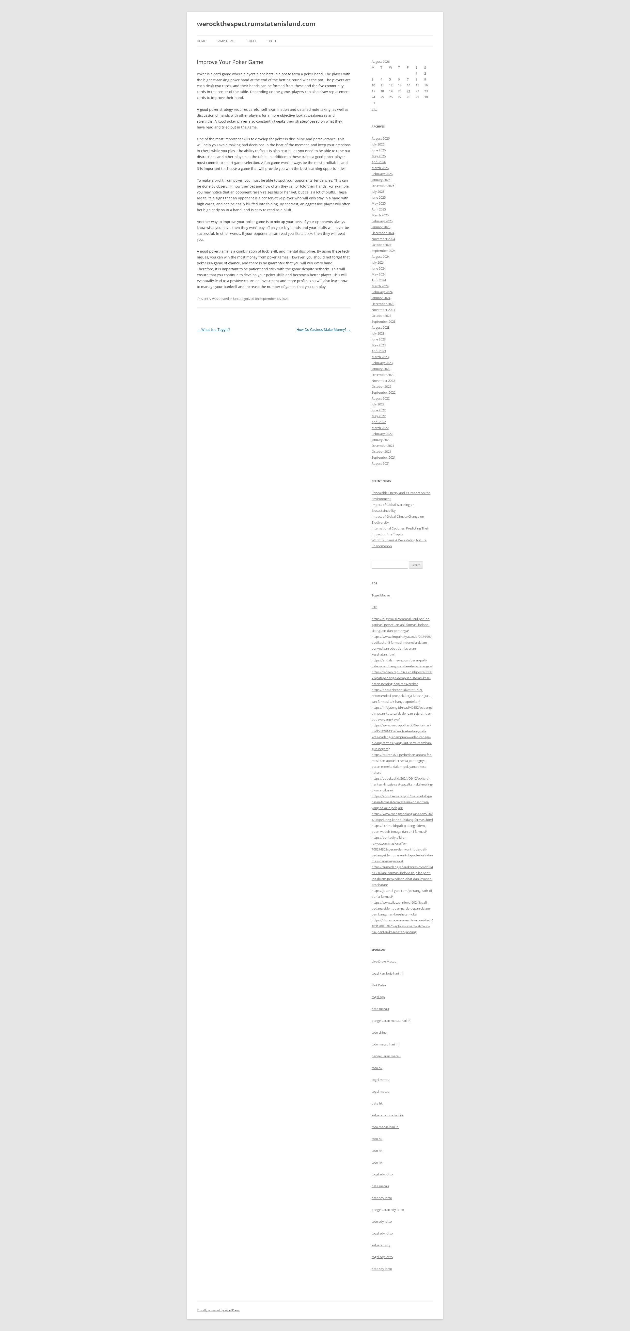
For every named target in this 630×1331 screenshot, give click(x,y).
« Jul (374, 109)
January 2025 (381, 227)
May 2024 (379, 274)
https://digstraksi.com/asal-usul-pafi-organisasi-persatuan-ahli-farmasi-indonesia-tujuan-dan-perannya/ (401, 625)
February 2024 (382, 292)
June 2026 (379, 150)
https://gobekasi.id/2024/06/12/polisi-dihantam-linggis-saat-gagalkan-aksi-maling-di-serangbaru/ (402, 784)
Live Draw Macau (384, 961)
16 (426, 85)
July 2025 (378, 191)
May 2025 (379, 203)
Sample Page (226, 41)
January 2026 (381, 179)
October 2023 (381, 315)
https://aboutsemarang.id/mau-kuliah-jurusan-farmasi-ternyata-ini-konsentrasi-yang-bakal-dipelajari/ (402, 802)
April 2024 (379, 280)
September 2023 (383, 321)
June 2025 (379, 197)
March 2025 (380, 215)
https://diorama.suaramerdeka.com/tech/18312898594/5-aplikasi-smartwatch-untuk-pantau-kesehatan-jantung (402, 926)
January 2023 (381, 369)
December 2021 (383, 445)
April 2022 (379, 422)
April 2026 (379, 162)
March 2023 (380, 357)
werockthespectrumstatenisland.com (256, 23)
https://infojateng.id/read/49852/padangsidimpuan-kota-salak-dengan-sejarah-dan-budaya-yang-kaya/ (402, 713)
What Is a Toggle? (213, 329)
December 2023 (383, 304)
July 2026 (378, 144)
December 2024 (383, 233)
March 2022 (380, 428)
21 (408, 91)
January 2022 (381, 439)
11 (382, 85)
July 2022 (378, 404)
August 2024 (381, 256)
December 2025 (383, 185)
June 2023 (379, 339)
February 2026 (382, 174)
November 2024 (383, 239)
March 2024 (380, 286)
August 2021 (381, 463)
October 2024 (381, 244)
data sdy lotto (382, 1269)
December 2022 (383, 374)
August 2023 (381, 327)
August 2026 (381, 138)
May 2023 (379, 345)
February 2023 (382, 363)
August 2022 (381, 398)
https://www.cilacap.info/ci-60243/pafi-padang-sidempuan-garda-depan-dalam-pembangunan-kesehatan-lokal (401, 908)
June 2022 (379, 410)
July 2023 (378, 333)
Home (201, 41)
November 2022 (383, 380)
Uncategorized (243, 298)
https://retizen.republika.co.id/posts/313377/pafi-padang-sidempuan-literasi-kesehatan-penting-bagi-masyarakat (402, 678)
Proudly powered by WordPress (218, 1310)
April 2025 (379, 209)
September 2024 (383, 250)
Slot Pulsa (379, 985)
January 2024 (381, 298)
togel (251, 41)
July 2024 (378, 262)
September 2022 (383, 392)
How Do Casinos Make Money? (324, 329)
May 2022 (379, 416)
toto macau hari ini (385, 1044)
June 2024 (379, 268)
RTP (374, 607)
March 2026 (380, 168)
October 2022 (381, 386)
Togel (272, 41)
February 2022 (382, 434)
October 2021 (381, 451)
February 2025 (382, 221)
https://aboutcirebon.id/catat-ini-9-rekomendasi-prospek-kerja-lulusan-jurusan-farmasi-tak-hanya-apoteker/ (401, 696)
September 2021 (383, 457)
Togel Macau (381, 595)
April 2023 (379, 351)
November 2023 (383, 309)
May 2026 (379, 156)
